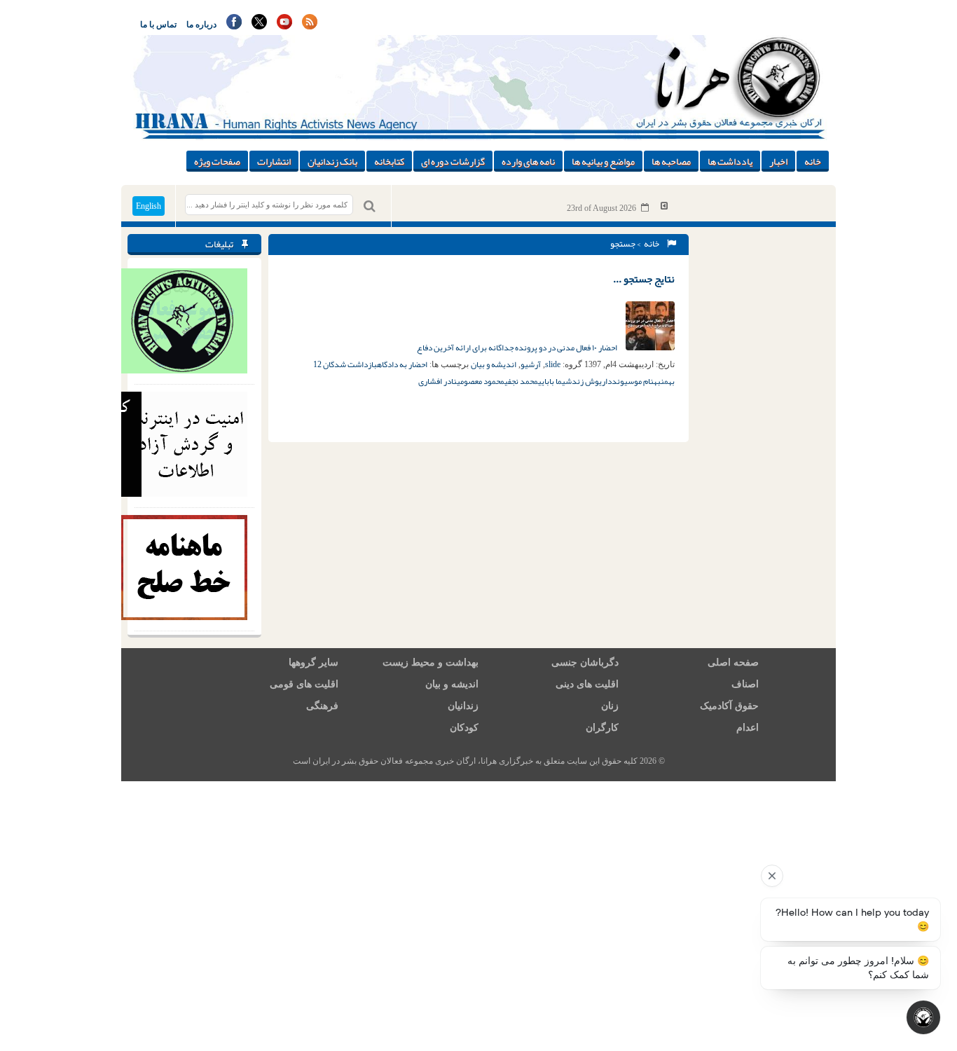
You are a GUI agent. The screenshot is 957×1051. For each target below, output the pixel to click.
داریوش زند (592, 381)
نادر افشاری (437, 381)
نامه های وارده (528, 161)
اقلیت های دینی (587, 684)
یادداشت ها (730, 161)
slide (552, 364)
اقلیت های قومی (304, 684)
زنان (610, 706)
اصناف (745, 684)
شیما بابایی (555, 381)
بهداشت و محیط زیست (430, 662)
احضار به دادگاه (402, 364)
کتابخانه (389, 161)
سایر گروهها (313, 662)
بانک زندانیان (332, 161)
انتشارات (274, 161)
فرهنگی (322, 706)
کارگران (602, 727)
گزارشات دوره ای (453, 161)
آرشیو (531, 364)
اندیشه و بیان (493, 364)
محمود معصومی (480, 381)
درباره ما (201, 24)
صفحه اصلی (733, 662)
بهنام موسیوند (636, 381)
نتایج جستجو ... (644, 278)
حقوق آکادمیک (729, 706)
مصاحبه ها (671, 161)
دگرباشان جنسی (585, 662)
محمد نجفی (521, 381)
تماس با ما (158, 24)
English (148, 206)
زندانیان (463, 706)
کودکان (464, 727)
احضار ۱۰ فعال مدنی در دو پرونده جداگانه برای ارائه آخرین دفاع (518, 347)
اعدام (747, 727)
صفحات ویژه (217, 161)
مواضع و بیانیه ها (603, 161)
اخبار (778, 161)
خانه (812, 161)
